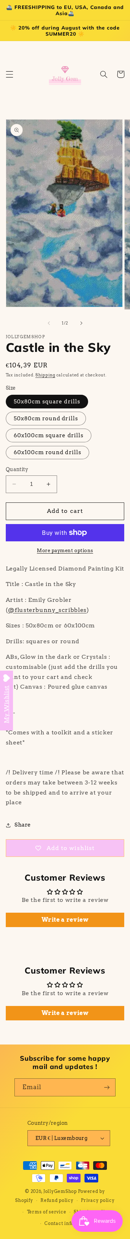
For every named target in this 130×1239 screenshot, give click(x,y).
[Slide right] (81, 323)
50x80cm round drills (46, 418)
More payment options (65, 550)
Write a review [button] (65, 919)
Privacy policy (97, 1200)
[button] (9, 74)
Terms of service (46, 1212)
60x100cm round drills (47, 452)
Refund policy (57, 1200)
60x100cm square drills (48, 435)
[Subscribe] (107, 1087)
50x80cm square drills (47, 401)
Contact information (68, 1223)
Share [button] (22, 825)
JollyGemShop (60, 1191)
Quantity (17, 469)
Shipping (45, 375)
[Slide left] (49, 323)
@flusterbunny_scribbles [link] (47, 610)
